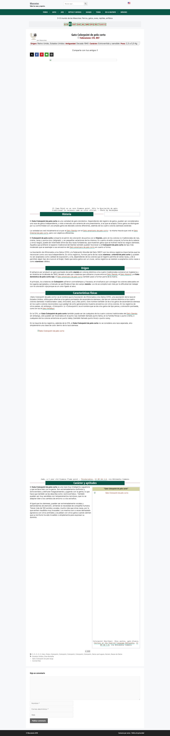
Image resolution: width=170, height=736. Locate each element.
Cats (43, 654)
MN (87, 24)
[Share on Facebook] (37, 55)
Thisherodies (87, 479)
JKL (83, 24)
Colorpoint (54, 654)
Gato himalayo (48, 308)
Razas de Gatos (116, 654)
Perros (45, 12)
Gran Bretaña (49, 656)
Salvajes (88, 12)
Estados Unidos (37, 656)
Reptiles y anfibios (74, 12)
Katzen (107, 654)
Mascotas (34, 3)
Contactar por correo (124, 733)
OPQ (92, 24)
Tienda (98, 12)
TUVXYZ (102, 24)
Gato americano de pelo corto (95, 231)
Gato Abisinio (125, 274)
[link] (85, 403)
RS (96, 24)
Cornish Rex (36, 661)
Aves (62, 12)
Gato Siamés (72, 231)
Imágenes (124, 12)
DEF (74, 24)
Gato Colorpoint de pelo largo (42, 659)
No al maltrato (110, 12)
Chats (48, 654)
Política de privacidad (138, 733)
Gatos (54, 12)
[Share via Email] (47, 55)
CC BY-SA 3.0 (101, 479)
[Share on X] (32, 55)
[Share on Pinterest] (42, 55)
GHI (78, 24)
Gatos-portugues (98, 654)
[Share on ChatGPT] (52, 55)
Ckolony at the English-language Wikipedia (114, 643)
